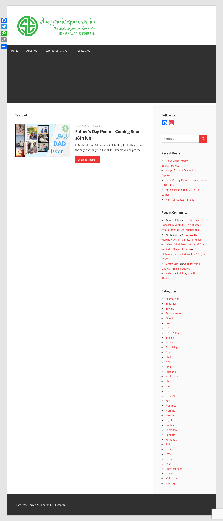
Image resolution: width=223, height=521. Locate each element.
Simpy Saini (172, 263)
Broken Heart (173, 313)
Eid (167, 328)
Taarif (169, 464)
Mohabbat (171, 405)
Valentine (171, 473)
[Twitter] (4, 26)
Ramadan (171, 430)
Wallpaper (171, 478)
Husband (171, 371)
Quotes (170, 425)
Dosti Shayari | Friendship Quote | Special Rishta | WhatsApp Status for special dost (182, 225)
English (170, 337)
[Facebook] (4, 20)
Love (168, 391)
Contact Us (83, 50)
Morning (170, 410)
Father (169, 342)
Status (169, 459)
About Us (31, 50)
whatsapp (171, 483)
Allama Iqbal (173, 298)
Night (169, 420)
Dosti (169, 323)
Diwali (169, 318)
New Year (171, 415)
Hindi (169, 366)
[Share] (4, 46)
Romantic (171, 439)
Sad (168, 444)
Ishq (168, 381)
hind (168, 362)
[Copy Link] (4, 40)
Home (14, 50)
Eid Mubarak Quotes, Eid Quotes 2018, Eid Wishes (184, 254)
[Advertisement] (111, 80)
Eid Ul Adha (172, 332)
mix (168, 400)
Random (170, 434)
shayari (170, 449)
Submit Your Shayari (57, 50)
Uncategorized (174, 468)
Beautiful (171, 303)
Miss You (170, 395)
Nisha (169, 273)
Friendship (172, 347)
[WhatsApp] (4, 33)
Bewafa (170, 308)
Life (168, 386)
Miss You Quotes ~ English (180, 199)
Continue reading (86, 159)
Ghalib (169, 357)
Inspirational (173, 376)
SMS (168, 454)
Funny (169, 352)
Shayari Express (100, 126)
